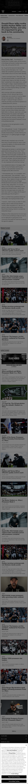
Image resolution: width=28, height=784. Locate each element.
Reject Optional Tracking (14, 776)
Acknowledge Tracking (14, 781)
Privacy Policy (12, 753)
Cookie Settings (15, 773)
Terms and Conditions (12, 750)
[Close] (26, 745)
